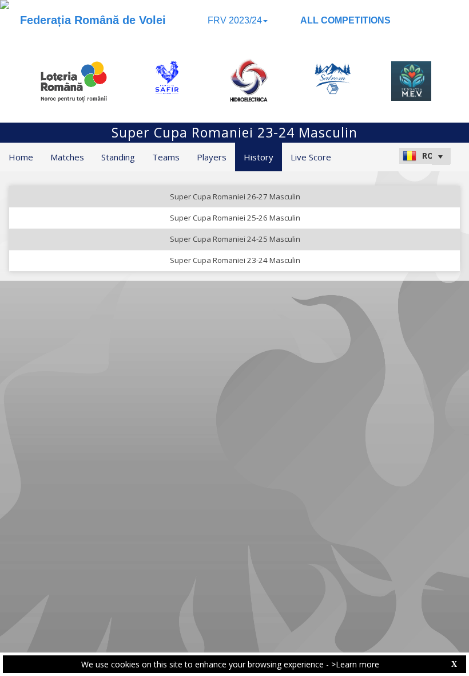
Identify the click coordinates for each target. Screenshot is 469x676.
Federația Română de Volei (93, 20)
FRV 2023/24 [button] (235, 20)
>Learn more (355, 664)
